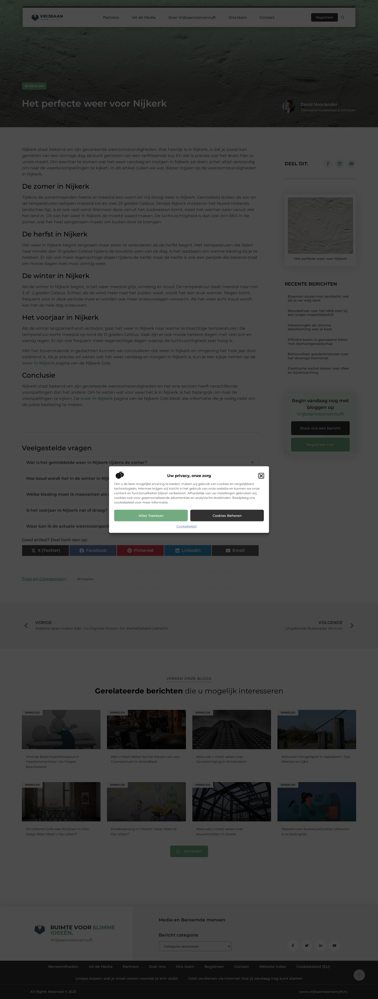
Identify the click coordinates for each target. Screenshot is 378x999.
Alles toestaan (151, 516)
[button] (261, 476)
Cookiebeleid (186, 526)
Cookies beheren (227, 516)
